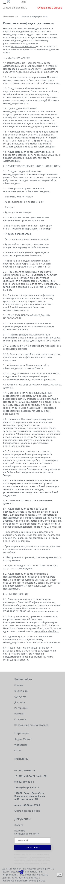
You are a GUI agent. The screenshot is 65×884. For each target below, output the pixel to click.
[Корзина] (12, 11)
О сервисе (20, 719)
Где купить (20, 696)
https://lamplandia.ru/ (23, 46)
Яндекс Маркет (23, 739)
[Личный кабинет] (5, 11)
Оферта (18, 824)
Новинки (19, 713)
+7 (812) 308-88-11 (24, 770)
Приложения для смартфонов (31, 724)
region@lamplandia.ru (46, 631)
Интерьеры (21, 707)
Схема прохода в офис (27, 810)
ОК (59, 874)
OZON (17, 750)
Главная (19, 685)
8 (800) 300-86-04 (24, 781)
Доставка (19, 702)
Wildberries (20, 744)
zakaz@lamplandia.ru (15, 7)
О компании (21, 690)
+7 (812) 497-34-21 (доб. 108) (30, 776)
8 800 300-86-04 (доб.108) (57, 3)
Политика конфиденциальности (26, 832)
